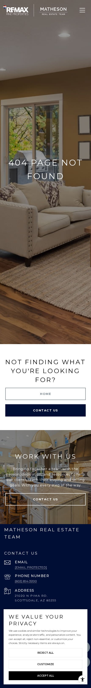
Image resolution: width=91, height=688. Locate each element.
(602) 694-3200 (26, 581)
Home (45, 394)
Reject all (45, 652)
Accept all (45, 675)
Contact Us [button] (45, 410)
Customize (45, 664)
